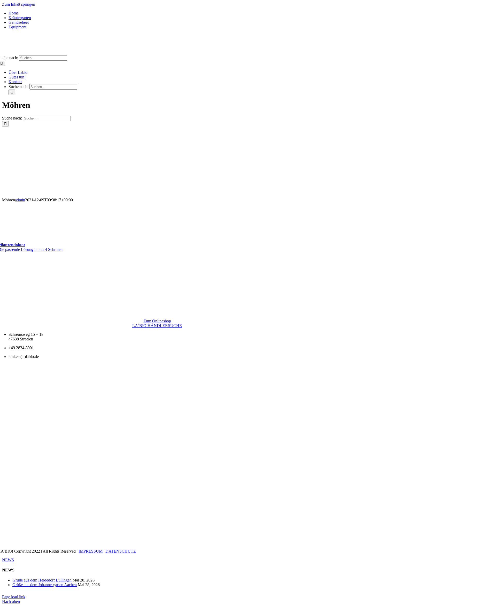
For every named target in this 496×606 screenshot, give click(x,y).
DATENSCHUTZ (120, 551)
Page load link (13, 597)
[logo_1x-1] (248, 53)
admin (20, 200)
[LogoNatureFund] (157, 290)
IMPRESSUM (91, 551)
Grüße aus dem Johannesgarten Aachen (44, 585)
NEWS (8, 560)
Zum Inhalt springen (18, 4)
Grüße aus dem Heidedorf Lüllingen (42, 580)
